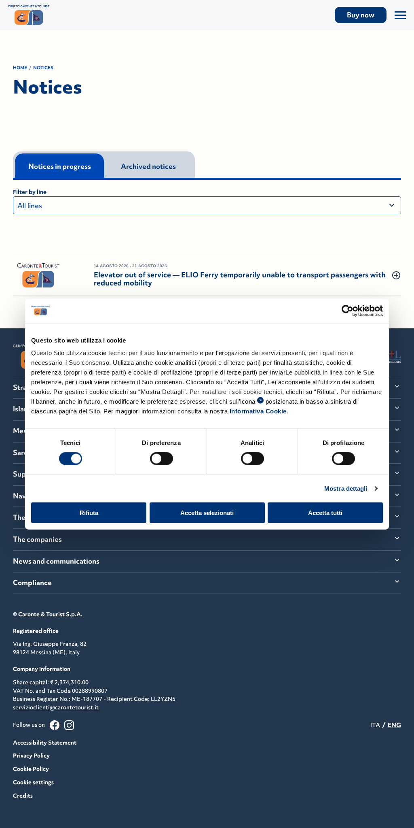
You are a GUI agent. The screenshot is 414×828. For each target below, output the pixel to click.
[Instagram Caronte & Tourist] (69, 725)
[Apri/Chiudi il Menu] (400, 15)
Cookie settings (33, 782)
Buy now (360, 15)
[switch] (161, 458)
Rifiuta (89, 512)
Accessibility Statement (44, 742)
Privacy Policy (31, 755)
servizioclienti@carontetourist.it (56, 707)
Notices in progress (59, 166)
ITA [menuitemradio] (375, 725)
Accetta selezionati (207, 512)
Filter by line (29, 192)
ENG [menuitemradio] (394, 725)
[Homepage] (67, 15)
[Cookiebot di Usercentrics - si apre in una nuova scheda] (347, 310)
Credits (23, 795)
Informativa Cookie (258, 411)
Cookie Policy (31, 769)
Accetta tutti (325, 512)
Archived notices (148, 166)
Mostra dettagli (346, 488)
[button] (207, 275)
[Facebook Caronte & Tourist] (54, 725)
